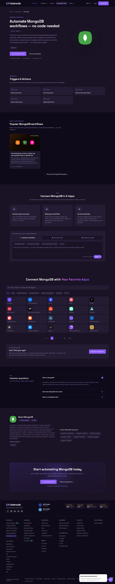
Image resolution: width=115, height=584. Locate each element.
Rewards (44, 548)
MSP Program (63, 528)
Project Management (47, 293)
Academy (44, 533)
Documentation (46, 525)
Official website (25, 420)
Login (95, 3)
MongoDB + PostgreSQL (79, 437)
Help (35, 420)
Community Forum (47, 535)
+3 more (62, 244)
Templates (27, 538)
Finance (8, 561)
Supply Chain (10, 564)
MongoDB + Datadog (95, 433)
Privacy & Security (61, 578)
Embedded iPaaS (61, 3)
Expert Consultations (82, 535)
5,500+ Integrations (29, 535)
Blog (43, 528)
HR (7, 554)
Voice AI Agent (98, 523)
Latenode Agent (12, 523)
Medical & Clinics (11, 551)
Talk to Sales (80, 525)
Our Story (44, 543)
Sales (7, 559)
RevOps (8, 569)
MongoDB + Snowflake (93, 437)
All (8, 293)
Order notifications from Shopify (49, 244)
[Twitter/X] (7, 511)
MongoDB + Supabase (66, 440)
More (70, 3)
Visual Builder (28, 523)
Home (11, 11)
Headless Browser (29, 533)
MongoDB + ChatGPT (66, 437)
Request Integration (82, 533)
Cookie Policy (47, 578)
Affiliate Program (64, 525)
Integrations (18, 11)
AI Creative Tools (34, 293)
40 (64, 338)
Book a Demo (80, 528)
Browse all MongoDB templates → (57, 174)
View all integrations (66, 482)
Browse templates (35, 54)
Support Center (81, 530)
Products (34, 3)
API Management (11, 533)
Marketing (9, 544)
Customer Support (11, 556)
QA (7, 572)
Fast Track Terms (29, 581)
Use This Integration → (25, 91)
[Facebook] (21, 511)
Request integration (97, 352)
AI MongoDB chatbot (19, 244)
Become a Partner (64, 523)
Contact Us (80, 523)
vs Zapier (61, 538)
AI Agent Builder (11, 525)
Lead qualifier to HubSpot (33, 244)
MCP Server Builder (11, 528)
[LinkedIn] (11, 511)
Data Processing (71, 578)
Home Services (10, 546)
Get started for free (18, 54)
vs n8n (61, 543)
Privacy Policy (39, 578)
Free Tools (44, 530)
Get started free (49, 482)
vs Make (61, 541)
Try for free (103, 3)
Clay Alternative (63, 546)
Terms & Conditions (29, 578)
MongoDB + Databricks (81, 433)
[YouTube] (14, 511)
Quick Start (45, 523)
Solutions (43, 3)
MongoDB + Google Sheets (67, 433)
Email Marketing (21, 293)
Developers (9, 567)
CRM (13, 293)
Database (13, 47)
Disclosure (79, 578)
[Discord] (18, 511)
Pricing (52, 3)
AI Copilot (28, 541)
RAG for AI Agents (11, 530)
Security (44, 551)
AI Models (59, 293)
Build (96, 256)
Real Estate (9, 549)
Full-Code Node (28, 530)
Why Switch (62, 536)
